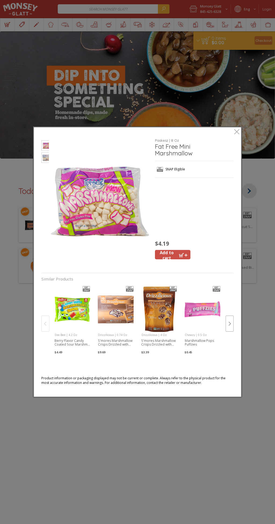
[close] (237, 132)
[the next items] (230, 324)
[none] (72, 318)
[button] (45, 146)
